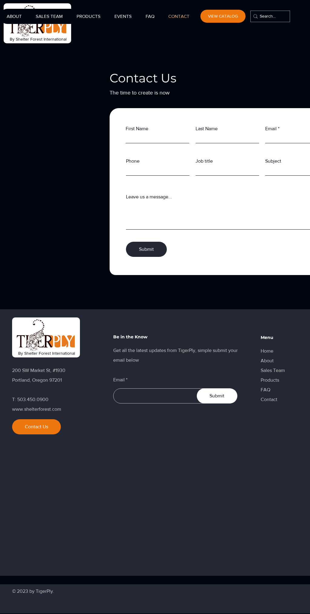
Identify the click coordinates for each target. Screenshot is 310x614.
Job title (204, 161)
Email (119, 379)
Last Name (207, 128)
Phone (133, 161)
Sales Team (273, 370)
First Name (137, 128)
